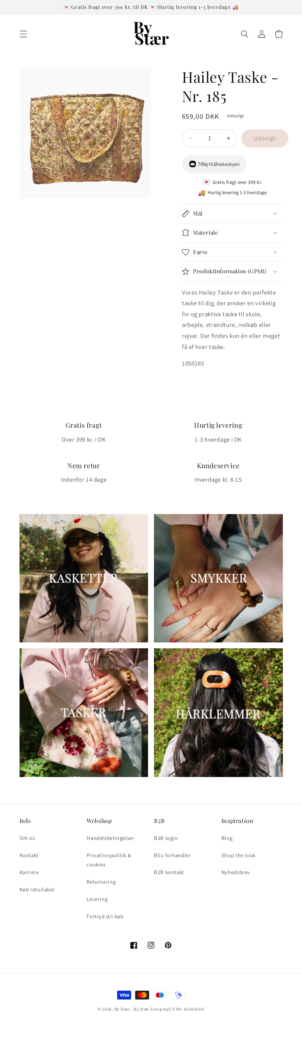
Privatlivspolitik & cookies (109, 860)
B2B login (166, 837)
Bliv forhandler (172, 855)
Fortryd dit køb (105, 916)
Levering (97, 898)
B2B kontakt (169, 872)
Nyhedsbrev (235, 872)
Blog (227, 837)
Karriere (29, 872)
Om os (27, 837)
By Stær (122, 1009)
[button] (23, 34)
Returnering (101, 881)
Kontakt (29, 855)
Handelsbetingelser (110, 837)
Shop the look (238, 855)
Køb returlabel (37, 889)
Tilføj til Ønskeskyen (218, 164)
